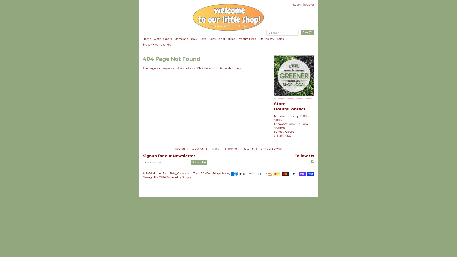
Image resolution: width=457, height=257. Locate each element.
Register (308, 4)
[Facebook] (312, 162)
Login (297, 4)
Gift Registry (266, 39)
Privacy (214, 148)
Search (180, 148)
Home (147, 39)
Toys (203, 39)
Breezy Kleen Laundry (157, 44)
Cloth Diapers (163, 39)
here (207, 68)
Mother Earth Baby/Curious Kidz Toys (175, 173)
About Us (197, 148)
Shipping (231, 148)
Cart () (307, 32)
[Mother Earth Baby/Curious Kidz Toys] (228, 18)
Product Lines (247, 39)
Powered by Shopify (179, 177)
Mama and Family (185, 39)
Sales (280, 39)
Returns (248, 148)
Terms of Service (270, 148)
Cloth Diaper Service (222, 39)
